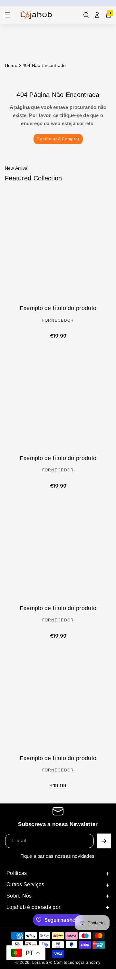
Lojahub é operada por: (34, 907)
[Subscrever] (104, 841)
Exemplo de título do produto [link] (58, 308)
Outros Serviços (25, 884)
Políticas (16, 873)
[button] (10, 15)
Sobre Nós (19, 896)
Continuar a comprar (58, 139)
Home (11, 65)
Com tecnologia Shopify (77, 962)
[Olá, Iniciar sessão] (97, 15)
